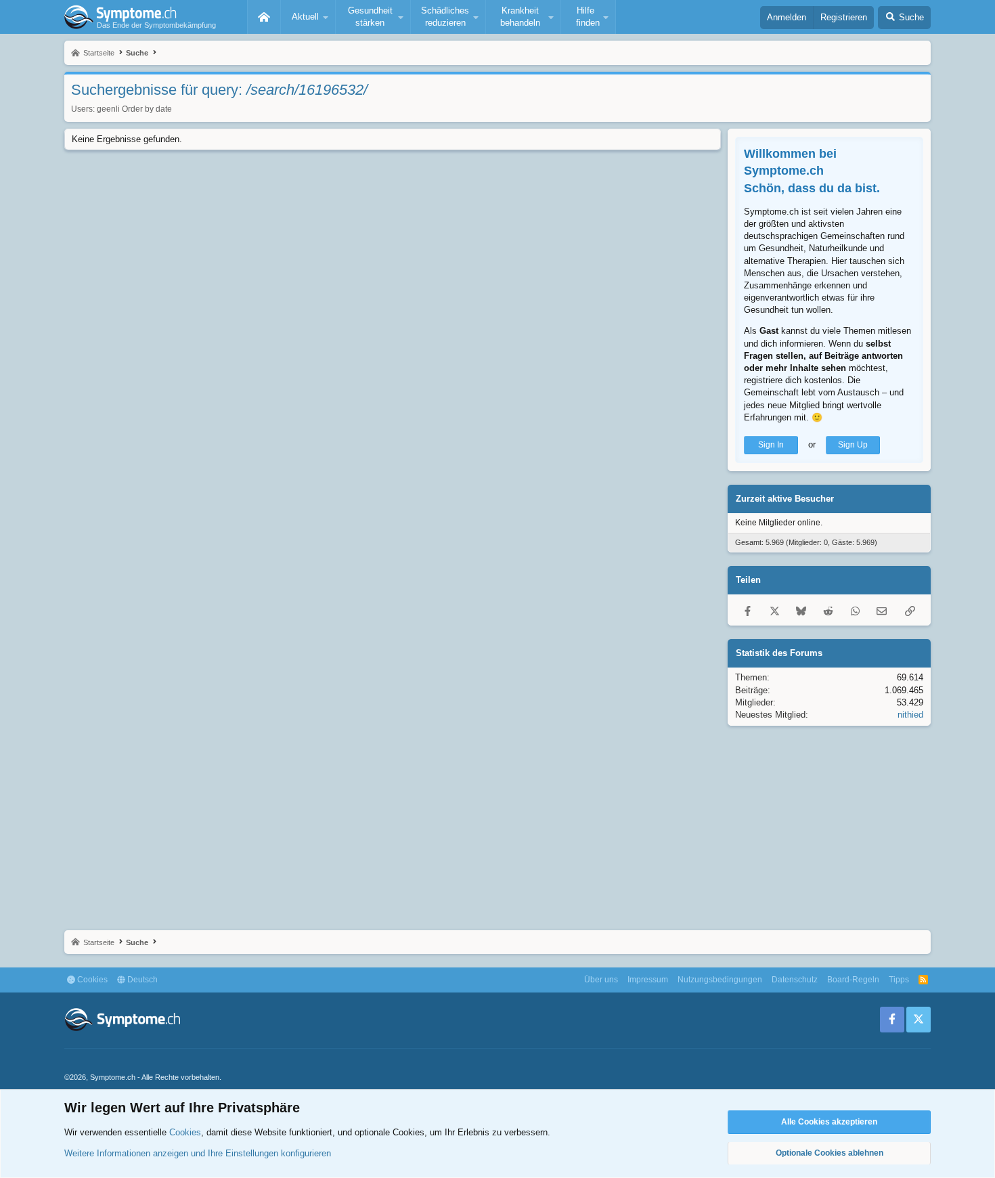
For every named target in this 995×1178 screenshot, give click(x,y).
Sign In (771, 445)
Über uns (601, 979)
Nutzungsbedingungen (720, 979)
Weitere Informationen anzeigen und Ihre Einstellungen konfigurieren (197, 1153)
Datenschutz (795, 979)
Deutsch (141, 979)
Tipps (899, 979)
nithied (910, 715)
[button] (308, 17)
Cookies (91, 979)
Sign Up (853, 445)
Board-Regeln (853, 979)
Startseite (264, 17)
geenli (108, 109)
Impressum (647, 979)
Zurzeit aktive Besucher (785, 499)
